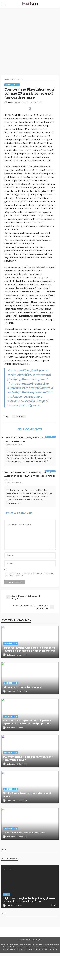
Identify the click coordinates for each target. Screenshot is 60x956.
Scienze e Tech (12, 85)
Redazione (12, 102)
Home (6, 79)
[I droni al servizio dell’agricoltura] (30, 678)
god (8, 905)
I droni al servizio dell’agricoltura (22, 687)
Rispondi (50, 437)
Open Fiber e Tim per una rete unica (24, 832)
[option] (30, 886)
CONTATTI (21, 940)
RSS (27, 940)
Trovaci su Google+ (35, 940)
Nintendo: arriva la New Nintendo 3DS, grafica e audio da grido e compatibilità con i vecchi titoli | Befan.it (29, 476)
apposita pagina (44, 949)
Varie (6, 894)
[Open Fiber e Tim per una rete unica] (30, 824)
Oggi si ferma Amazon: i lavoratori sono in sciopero (27, 795)
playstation (37, 102)
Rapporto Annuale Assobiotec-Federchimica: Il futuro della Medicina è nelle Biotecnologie (29, 649)
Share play (17, 201)
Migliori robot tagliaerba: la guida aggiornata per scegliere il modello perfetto (29, 900)
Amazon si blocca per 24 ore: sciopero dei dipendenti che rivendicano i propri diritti (27, 722)
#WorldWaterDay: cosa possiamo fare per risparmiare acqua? (28, 758)
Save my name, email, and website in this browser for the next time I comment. (29, 574)
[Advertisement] (30, 39)
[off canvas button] (3, 4)
